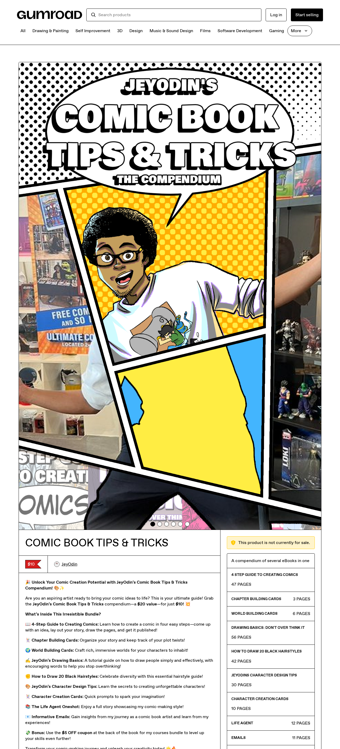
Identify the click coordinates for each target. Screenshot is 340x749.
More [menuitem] (296, 30)
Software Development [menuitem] (240, 30)
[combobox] (177, 15)
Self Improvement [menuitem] (92, 30)
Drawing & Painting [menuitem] (50, 30)
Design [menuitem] (136, 30)
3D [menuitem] (119, 30)
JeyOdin (69, 564)
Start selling (306, 14)
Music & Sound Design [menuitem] (171, 30)
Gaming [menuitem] (276, 30)
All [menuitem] (23, 30)
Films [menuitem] (205, 30)
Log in (276, 14)
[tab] (152, 524)
